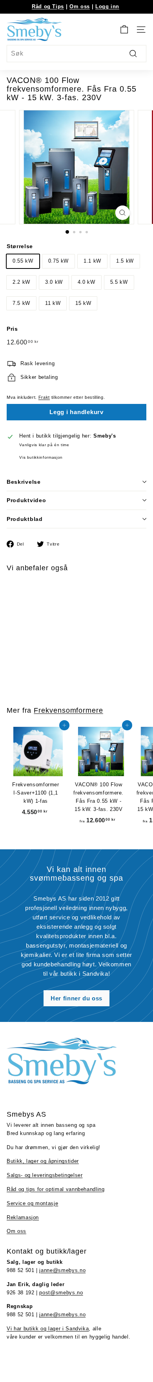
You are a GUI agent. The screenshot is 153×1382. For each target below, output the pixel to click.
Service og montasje (32, 1203)
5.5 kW (119, 282)
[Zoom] (122, 212)
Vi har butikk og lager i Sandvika (48, 1329)
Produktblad (25, 519)
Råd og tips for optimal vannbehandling (56, 1189)
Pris (12, 329)
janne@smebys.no (62, 1270)
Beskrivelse (24, 482)
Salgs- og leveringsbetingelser (45, 1175)
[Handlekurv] (124, 29)
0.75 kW (58, 261)
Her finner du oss (76, 998)
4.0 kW (86, 282)
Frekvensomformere (68, 710)
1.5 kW (125, 261)
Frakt (44, 397)
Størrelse (20, 246)
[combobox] (76, 53)
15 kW (83, 303)
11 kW (52, 303)
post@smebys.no (61, 1293)
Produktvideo (26, 500)
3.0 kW (54, 282)
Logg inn (107, 6)
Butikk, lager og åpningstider (43, 1161)
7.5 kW (21, 303)
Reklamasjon (23, 1217)
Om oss (79, 6)
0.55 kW (23, 261)
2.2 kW (21, 282)
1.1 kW (92, 261)
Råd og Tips (48, 6)
